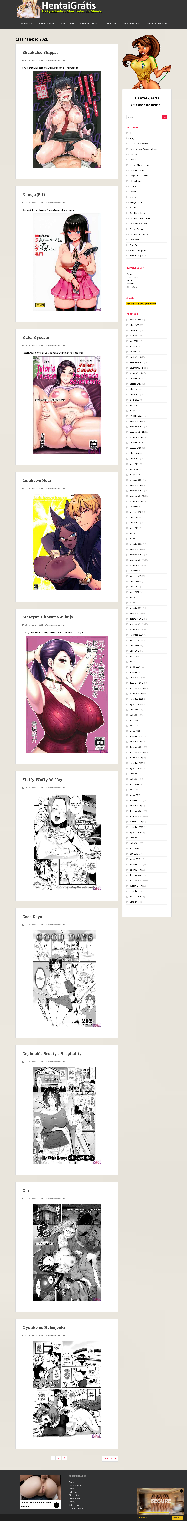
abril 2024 (134, 469)
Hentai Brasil (74, 1498)
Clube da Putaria (76, 1508)
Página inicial (27, 23)
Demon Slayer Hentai (139, 165)
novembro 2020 (137, 688)
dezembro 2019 (137, 747)
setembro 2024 (136, 442)
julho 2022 (134, 581)
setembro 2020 (136, 699)
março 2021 (135, 667)
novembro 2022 (137, 560)
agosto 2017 (135, 896)
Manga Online (136, 202)
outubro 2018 (136, 821)
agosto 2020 (135, 704)
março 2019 (135, 795)
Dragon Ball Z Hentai (87, 23)
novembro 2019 (137, 752)
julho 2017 (134, 902)
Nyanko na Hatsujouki (43, 1327)
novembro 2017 (137, 880)
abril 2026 (134, 341)
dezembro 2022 (137, 554)
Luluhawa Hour (36, 480)
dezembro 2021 (137, 618)
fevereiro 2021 (136, 672)
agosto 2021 (135, 640)
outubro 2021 (136, 629)
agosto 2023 (135, 512)
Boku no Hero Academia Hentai (144, 149)
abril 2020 (134, 725)
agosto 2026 (135, 319)
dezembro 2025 (137, 362)
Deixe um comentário (56, 60)
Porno (129, 274)
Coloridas (134, 154)
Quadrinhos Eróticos (139, 234)
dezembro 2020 (137, 683)
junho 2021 (135, 651)
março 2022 (135, 602)
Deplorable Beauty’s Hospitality (52, 1053)
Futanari (133, 186)
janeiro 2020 (135, 741)
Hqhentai (130, 283)
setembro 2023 (136, 506)
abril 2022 (134, 597)
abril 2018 (134, 853)
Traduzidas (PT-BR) (138, 255)
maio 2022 (134, 592)
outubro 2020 (136, 693)
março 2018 (135, 859)
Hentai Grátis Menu (45, 23)
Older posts (109, 1459)
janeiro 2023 (135, 549)
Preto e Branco (136, 229)
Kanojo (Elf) (33, 194)
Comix (133, 159)
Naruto (133, 207)
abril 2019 (134, 789)
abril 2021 (134, 661)
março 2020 (135, 731)
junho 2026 (135, 330)
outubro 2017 (136, 885)
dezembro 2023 (137, 490)
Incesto (133, 197)
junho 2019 (135, 779)
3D (131, 133)
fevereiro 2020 (136, 736)
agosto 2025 (135, 383)
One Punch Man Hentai (133, 23)
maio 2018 (134, 848)
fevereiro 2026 (136, 351)
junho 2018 (135, 843)
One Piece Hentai (67, 23)
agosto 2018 (135, 832)
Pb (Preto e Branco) (139, 223)
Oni (25, 1190)
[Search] (164, 117)
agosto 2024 (135, 448)
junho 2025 (135, 394)
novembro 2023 (137, 496)
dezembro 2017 (137, 875)
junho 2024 (135, 458)
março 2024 (135, 474)
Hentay (72, 1501)
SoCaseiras (74, 1505)
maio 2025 (134, 399)
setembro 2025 (136, 378)
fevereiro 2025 (136, 416)
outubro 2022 (136, 565)
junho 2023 (135, 522)
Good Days (32, 916)
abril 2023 (134, 533)
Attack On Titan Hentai (157, 23)
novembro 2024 (137, 432)
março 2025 (135, 410)
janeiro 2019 (135, 805)
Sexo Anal (134, 239)
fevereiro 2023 (136, 544)
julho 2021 (134, 645)
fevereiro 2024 (136, 480)
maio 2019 (134, 784)
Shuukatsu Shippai (40, 52)
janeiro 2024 (135, 485)
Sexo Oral (134, 245)
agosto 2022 (135, 576)
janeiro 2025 (135, 421)
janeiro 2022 (135, 613)
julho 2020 (134, 709)
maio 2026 (134, 335)
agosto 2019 (135, 768)
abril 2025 (134, 405)
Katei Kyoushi (35, 337)
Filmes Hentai (136, 181)
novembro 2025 (137, 367)
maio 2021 (134, 656)
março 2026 (135, 346)
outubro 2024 (136, 437)
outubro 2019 (136, 757)
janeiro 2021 (135, 677)
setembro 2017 (136, 891)
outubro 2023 (136, 501)
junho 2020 (135, 715)
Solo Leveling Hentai (110, 23)
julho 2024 (134, 453)
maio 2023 (134, 528)
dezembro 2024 (137, 426)
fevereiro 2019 (136, 800)
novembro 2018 (137, 816)
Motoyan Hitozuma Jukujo (47, 616)
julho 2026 (134, 325)
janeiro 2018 (135, 869)
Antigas (133, 138)
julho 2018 (134, 837)
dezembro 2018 (137, 811)
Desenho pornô (137, 170)
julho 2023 (134, 517)
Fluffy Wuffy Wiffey (42, 779)
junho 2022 (135, 586)
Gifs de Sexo (132, 287)
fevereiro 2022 (136, 608)
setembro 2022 (136, 570)
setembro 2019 (136, 763)
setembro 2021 (136, 634)
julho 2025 (134, 389)
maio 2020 (134, 720)
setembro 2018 (136, 827)
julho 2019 (134, 773)
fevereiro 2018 (136, 864)
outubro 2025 (136, 373)
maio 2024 (134, 464)
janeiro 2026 (135, 357)
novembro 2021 (137, 624)
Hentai (133, 191)
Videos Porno (132, 277)
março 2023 (135, 538)
